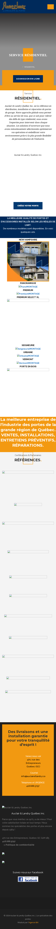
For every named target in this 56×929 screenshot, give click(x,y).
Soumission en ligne (28, 79)
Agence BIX (33, 922)
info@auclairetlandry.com (34, 776)
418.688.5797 (32, 786)
